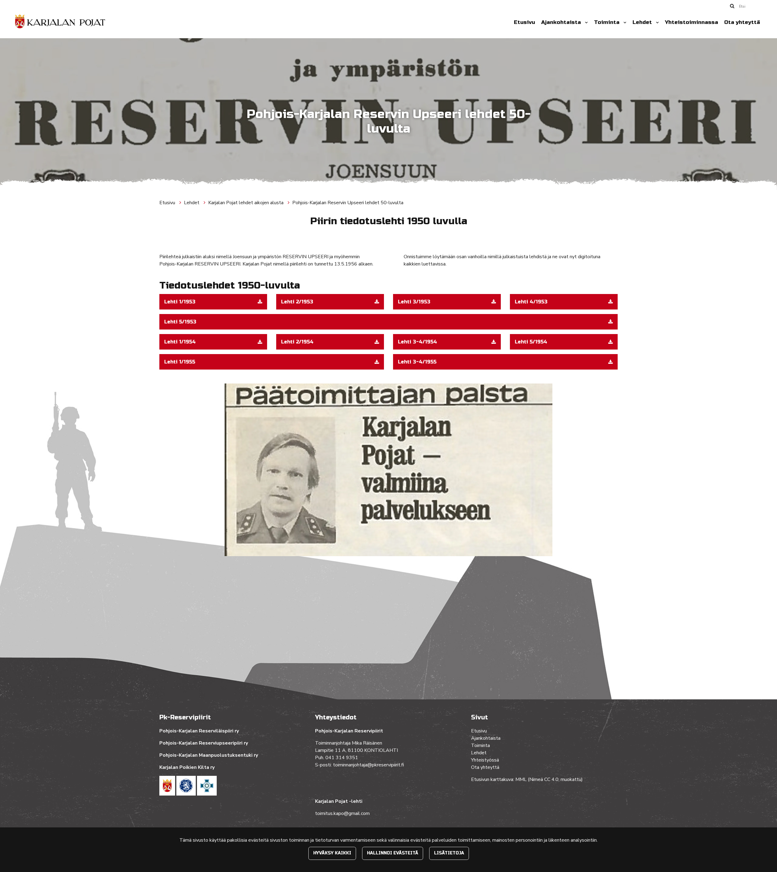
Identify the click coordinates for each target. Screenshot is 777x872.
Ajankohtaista (561, 22)
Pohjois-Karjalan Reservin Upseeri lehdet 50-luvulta (347, 202)
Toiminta (607, 22)
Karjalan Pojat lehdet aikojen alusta (246, 202)
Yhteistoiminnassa (691, 22)
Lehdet (643, 22)
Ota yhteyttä (742, 22)
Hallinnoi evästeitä (392, 853)
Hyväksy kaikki (332, 853)
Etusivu (524, 22)
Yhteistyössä (485, 760)
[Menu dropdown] (585, 22)
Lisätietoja (449, 853)
